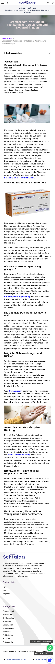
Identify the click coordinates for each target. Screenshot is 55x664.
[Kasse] (52, 3)
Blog (11, 38)
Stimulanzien (8, 625)
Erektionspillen (8, 618)
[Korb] (48, 3)
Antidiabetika (8, 635)
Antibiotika (7, 621)
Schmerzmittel (8, 611)
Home (4, 38)
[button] (50, 53)
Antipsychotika (8, 628)
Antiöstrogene (8, 632)
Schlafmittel (7, 615)
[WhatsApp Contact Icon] (50, 648)
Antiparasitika (8, 642)
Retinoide (6, 639)
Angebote (6, 594)
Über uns (6, 597)
